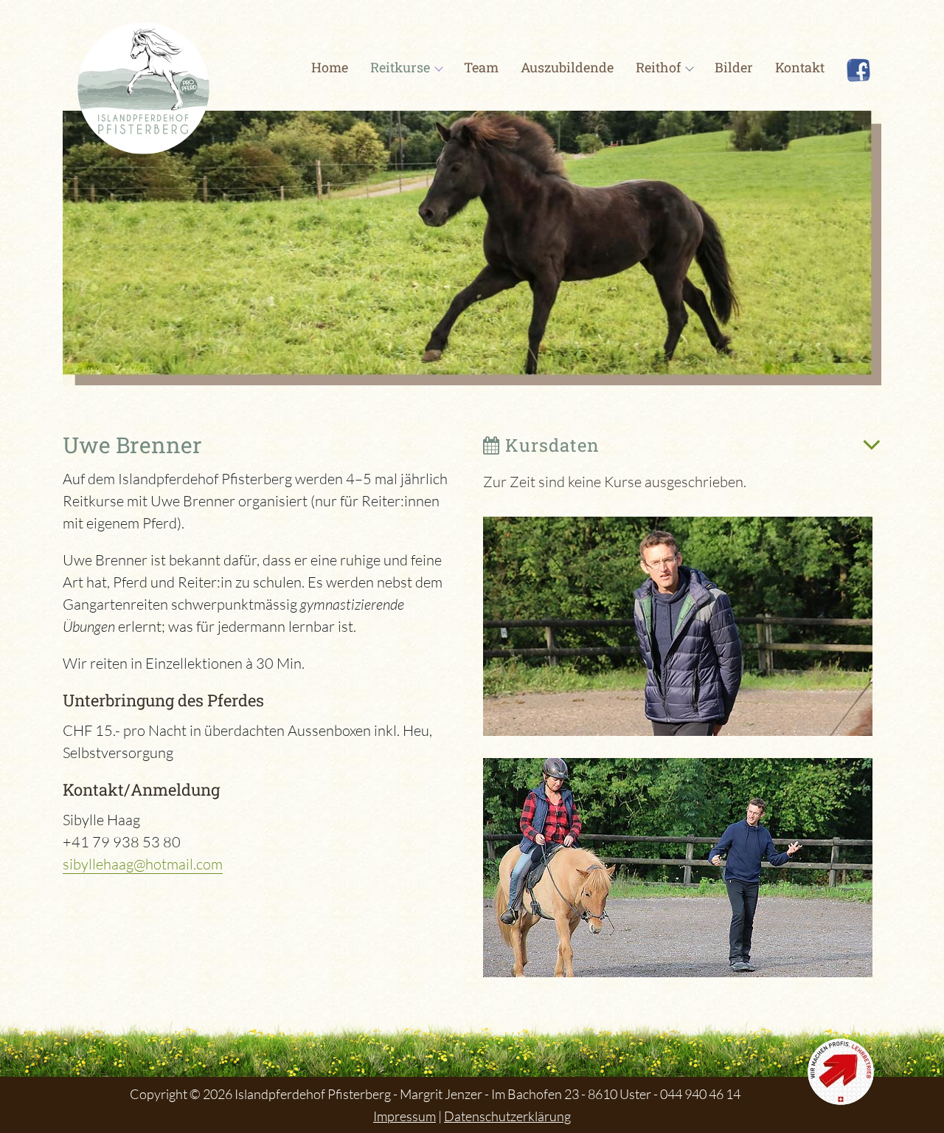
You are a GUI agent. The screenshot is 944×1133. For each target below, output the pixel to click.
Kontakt (800, 67)
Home (329, 67)
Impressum (404, 1116)
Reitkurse (400, 67)
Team (481, 67)
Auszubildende (567, 67)
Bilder (734, 67)
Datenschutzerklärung (507, 1116)
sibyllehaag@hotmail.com (143, 864)
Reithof (658, 67)
